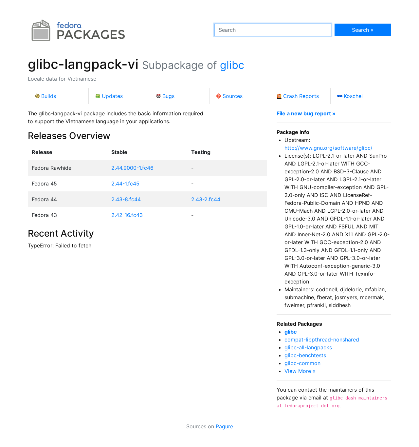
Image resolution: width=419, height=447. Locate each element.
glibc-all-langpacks (308, 347)
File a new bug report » (306, 113)
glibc (232, 65)
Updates (112, 96)
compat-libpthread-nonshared (321, 339)
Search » (362, 30)
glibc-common (302, 363)
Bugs (168, 96)
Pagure (224, 426)
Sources (233, 96)
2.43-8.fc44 (126, 199)
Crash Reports (301, 96)
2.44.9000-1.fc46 (132, 168)
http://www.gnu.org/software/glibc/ (328, 148)
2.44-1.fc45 (125, 183)
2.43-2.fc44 (205, 199)
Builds (48, 96)
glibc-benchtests (305, 355)
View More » (300, 371)
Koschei (353, 96)
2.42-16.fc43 (127, 215)
